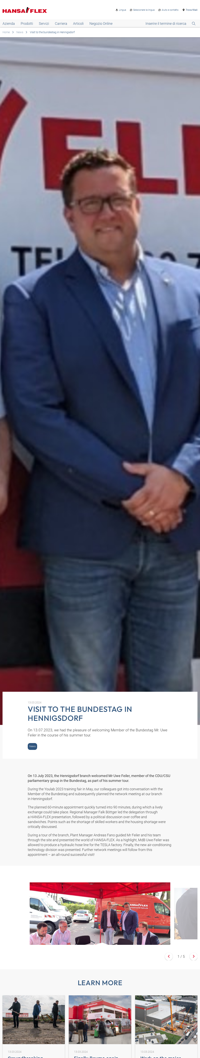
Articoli (78, 23)
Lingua (122, 10)
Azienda (9, 23)
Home (6, 32)
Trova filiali (191, 10)
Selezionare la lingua (143, 10)
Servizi (44, 23)
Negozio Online (100, 23)
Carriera (61, 23)
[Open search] (170, 24)
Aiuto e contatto (170, 10)
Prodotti (27, 23)
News (19, 32)
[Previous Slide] (169, 956)
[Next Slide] (193, 956)
